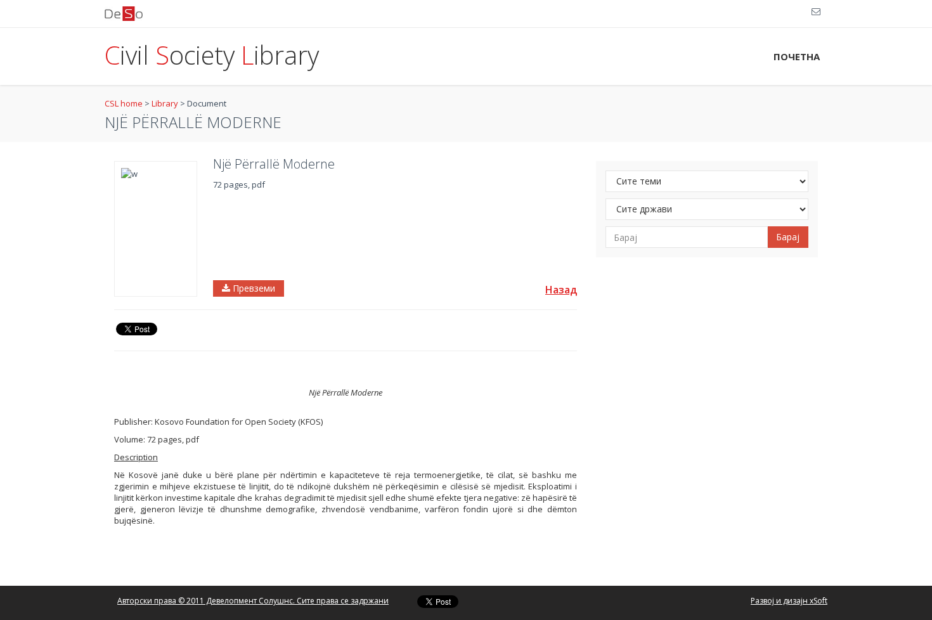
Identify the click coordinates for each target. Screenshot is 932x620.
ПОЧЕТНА (796, 56)
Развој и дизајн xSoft (789, 600)
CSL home (124, 103)
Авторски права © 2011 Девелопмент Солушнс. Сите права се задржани (253, 600)
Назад (561, 290)
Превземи (252, 288)
